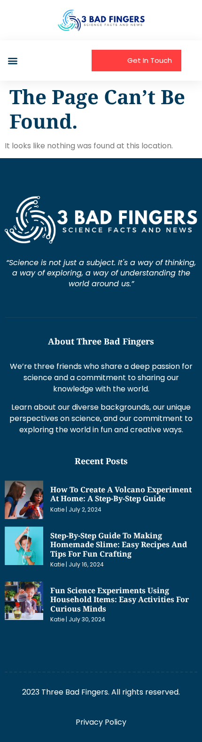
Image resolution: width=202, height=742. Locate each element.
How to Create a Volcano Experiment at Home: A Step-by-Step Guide (121, 494)
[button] (12, 61)
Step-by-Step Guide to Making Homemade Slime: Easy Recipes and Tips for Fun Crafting (118, 544)
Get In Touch (149, 60)
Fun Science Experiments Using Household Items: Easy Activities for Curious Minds (119, 599)
